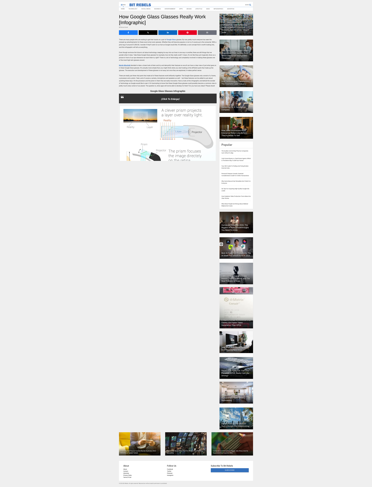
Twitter (169, 471)
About (125, 469)
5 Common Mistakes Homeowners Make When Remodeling (232, 398)
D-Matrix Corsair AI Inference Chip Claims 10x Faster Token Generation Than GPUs (236, 322)
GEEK (208, 9)
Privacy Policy (127, 475)
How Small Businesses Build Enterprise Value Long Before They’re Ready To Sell (234, 133)
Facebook (170, 469)
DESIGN (189, 9)
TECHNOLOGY (133, 9)
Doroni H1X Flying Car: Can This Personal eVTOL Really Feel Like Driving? (235, 373)
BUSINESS (157, 9)
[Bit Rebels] (139, 5)
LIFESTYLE (198, 9)
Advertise (126, 473)
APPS (181, 9)
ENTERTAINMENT (170, 9)
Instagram (170, 475)
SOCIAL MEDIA (145, 9)
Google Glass (171, 40)
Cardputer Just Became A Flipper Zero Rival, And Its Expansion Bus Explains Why (230, 452)
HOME (123, 9)
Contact (125, 471)
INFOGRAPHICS (218, 9)
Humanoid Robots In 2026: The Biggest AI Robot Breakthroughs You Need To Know (235, 227)
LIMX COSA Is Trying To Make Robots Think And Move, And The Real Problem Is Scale (235, 278)
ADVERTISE (230, 9)
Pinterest (169, 473)
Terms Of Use (127, 477)
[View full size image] (168, 133)
